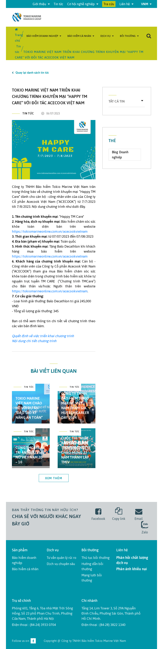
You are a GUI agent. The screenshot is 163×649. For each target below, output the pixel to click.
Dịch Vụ (105, 35)
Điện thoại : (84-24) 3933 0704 (34, 625)
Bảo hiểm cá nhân (79, 35)
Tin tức (58, 4)
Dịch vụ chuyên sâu (61, 564)
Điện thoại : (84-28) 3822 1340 (103, 625)
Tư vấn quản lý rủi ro (61, 558)
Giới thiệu (40, 4)
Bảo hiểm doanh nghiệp (42, 35)
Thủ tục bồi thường (96, 558)
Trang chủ (19, 37)
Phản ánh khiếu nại (131, 569)
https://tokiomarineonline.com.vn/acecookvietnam (49, 231)
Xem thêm (53, 478)
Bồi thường (128, 35)
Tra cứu (109, 4)
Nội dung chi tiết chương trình (34, 341)
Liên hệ (125, 4)
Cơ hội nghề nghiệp (81, 4)
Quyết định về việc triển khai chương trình (43, 336)
